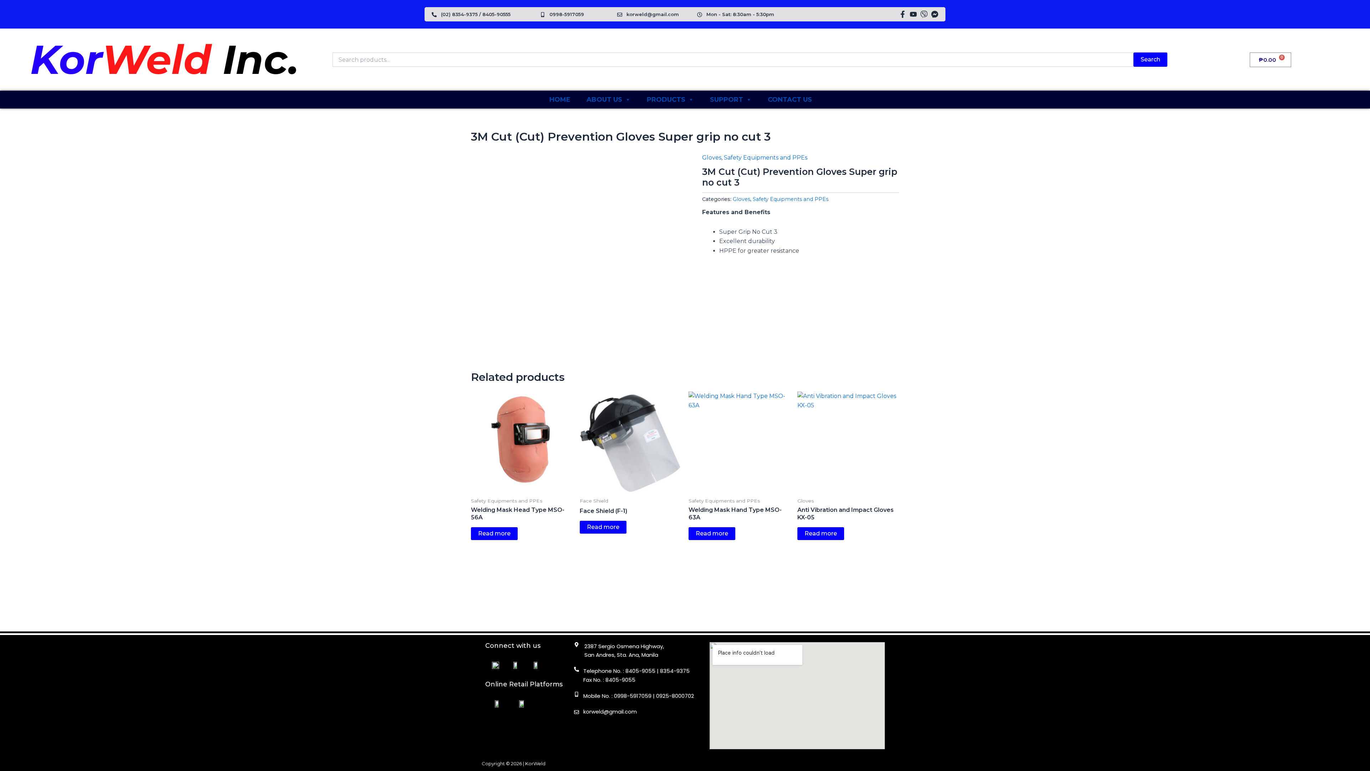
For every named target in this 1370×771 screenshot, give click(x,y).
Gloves (711, 157)
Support (726, 100)
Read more (494, 533)
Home (559, 100)
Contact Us (790, 100)
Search (1150, 59)
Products (666, 100)
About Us (604, 100)
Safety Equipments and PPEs (765, 157)
